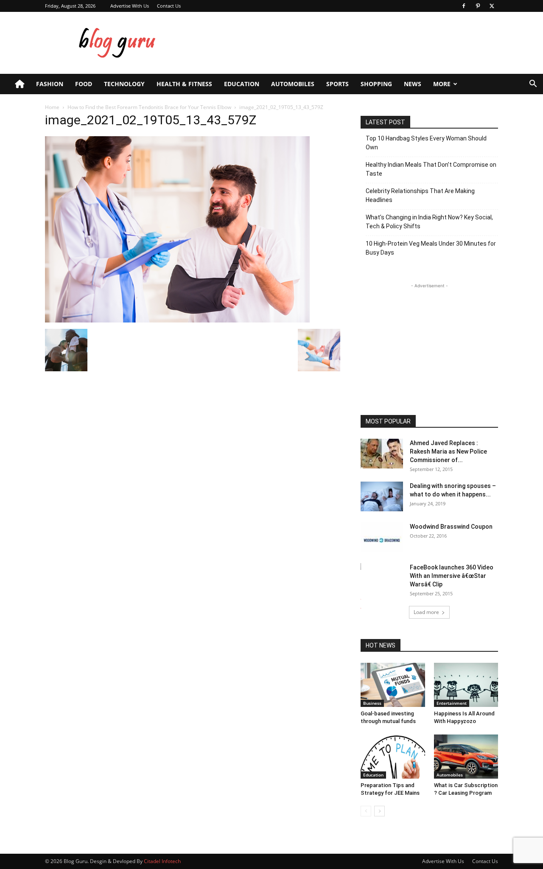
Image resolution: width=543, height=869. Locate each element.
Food (83, 84)
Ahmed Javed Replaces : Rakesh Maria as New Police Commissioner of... (448, 451)
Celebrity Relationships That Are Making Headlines (420, 195)
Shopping (376, 84)
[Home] (19, 84)
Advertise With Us (129, 6)
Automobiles (292, 84)
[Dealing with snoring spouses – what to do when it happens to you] (382, 496)
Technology (124, 84)
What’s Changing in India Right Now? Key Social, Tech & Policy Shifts (429, 222)
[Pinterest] (477, 6)
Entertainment (452, 703)
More (442, 84)
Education (241, 84)
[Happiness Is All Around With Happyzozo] (466, 685)
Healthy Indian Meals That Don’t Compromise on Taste (431, 169)
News (412, 84)
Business (372, 703)
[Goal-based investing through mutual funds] (393, 685)
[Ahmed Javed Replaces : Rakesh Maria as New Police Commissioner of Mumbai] (382, 453)
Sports (337, 84)
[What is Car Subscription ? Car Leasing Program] (466, 756)
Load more (426, 612)
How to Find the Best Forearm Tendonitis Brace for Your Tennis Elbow (149, 107)
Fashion (49, 84)
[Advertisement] (343, 43)
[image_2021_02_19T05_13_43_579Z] (177, 320)
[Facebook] (463, 6)
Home (52, 107)
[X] (491, 6)
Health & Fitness (184, 84)
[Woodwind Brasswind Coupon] (382, 537)
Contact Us (169, 6)
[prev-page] (366, 811)
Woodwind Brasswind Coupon (451, 526)
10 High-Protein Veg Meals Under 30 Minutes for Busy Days (431, 248)
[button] (533, 85)
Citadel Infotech (162, 861)
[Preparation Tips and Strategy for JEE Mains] (393, 756)
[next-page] (379, 811)
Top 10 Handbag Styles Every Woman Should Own (426, 143)
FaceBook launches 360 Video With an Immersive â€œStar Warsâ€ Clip (451, 576)
